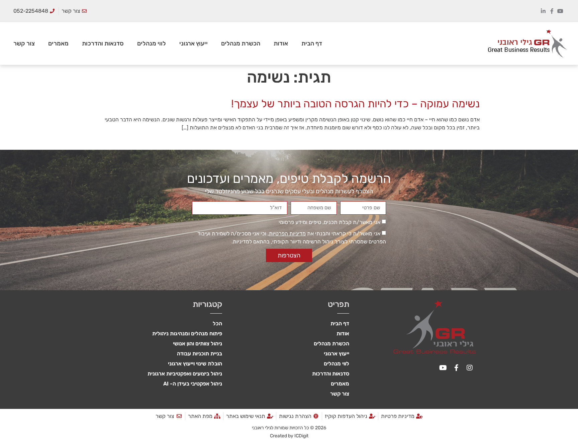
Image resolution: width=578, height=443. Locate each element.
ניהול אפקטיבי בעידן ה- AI (192, 383)
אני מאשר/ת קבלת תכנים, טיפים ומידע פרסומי (329, 222)
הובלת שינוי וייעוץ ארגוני (195, 363)
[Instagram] (469, 367)
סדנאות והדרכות (103, 43)
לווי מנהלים (151, 43)
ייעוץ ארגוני (193, 43)
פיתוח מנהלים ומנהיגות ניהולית (187, 333)
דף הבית (311, 43)
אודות (281, 43)
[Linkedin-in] (543, 11)
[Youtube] (560, 11)
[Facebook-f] (552, 11)
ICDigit (301, 436)
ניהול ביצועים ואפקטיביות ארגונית (185, 373)
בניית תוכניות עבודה (199, 353)
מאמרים (58, 43)
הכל (217, 323)
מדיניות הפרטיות (287, 233)
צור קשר (24, 43)
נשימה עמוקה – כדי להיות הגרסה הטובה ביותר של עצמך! (355, 103)
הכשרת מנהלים (240, 43)
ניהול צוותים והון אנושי (197, 343)
